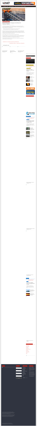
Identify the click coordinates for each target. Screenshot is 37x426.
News (7, 6)
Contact (22, 6)
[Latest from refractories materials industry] (28, 76)
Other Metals (27, 348)
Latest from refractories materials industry (32, 77)
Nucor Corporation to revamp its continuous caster (32, 132)
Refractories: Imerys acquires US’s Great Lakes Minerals (30, 70)
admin (30, 71)
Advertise (25, 6)
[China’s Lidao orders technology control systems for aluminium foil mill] (28, 134)
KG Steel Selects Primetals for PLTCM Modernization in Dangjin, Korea (30, 121)
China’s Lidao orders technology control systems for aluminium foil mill (32, 136)
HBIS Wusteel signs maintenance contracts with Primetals (32, 294)
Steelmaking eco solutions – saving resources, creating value (17, 43)
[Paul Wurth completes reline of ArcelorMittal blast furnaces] (30, 279)
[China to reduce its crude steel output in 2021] (21, 46)
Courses (16, 6)
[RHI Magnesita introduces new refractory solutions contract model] (28, 79)
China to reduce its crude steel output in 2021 (21, 51)
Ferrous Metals (27, 345)
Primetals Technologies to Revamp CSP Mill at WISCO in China (30, 182)
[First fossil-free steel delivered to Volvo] (6, 46)
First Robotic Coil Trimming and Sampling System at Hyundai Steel (30, 228)
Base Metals (27, 347)
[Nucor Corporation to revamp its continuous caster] (28, 131)
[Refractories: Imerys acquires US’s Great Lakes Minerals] (30, 66)
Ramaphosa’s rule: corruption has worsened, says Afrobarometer (10, 41)
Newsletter (5, 6)
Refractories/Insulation (28, 68)
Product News (28, 119)
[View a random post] (34, 6)
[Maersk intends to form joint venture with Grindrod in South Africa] (28, 289)
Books (18, 6)
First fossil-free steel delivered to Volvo (4, 51)
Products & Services (11, 6)
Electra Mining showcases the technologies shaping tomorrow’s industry (32, 129)
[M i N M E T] (2, 6)
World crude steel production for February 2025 (13, 51)
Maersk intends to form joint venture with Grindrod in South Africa (32, 291)
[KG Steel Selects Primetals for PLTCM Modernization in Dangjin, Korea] (30, 117)
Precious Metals (27, 346)
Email (16, 372)
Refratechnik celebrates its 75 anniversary (31, 84)
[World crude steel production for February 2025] (13, 46)
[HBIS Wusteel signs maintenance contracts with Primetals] (28, 293)
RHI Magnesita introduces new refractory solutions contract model (32, 81)
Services (27, 281)
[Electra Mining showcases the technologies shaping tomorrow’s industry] (28, 127)
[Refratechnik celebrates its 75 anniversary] (28, 83)
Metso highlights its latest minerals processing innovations (29, 275)
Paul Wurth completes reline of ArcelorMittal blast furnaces (30, 283)
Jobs (19, 6)
